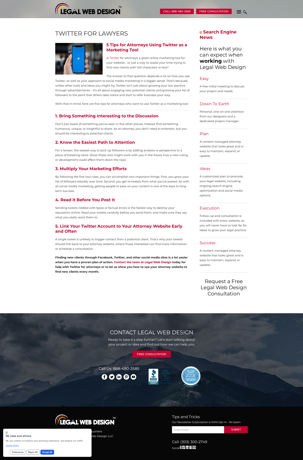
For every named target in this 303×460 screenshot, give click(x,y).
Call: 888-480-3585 (177, 11)
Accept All (47, 452)
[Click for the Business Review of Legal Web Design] (161, 376)
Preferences (18, 452)
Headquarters (92, 431)
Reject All (33, 452)
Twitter (114, 58)
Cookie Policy (12, 445)
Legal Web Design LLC (97, 436)
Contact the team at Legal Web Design (142, 262)
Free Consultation (214, 11)
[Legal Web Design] (88, 14)
